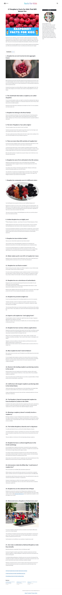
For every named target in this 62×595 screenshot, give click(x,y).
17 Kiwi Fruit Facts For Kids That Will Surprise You (15, 573)
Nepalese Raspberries (19, 493)
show (13, 51)
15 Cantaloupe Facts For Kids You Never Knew (15, 576)
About (26, 593)
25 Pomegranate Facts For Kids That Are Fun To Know (16, 570)
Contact (29, 593)
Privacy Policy (34, 593)
